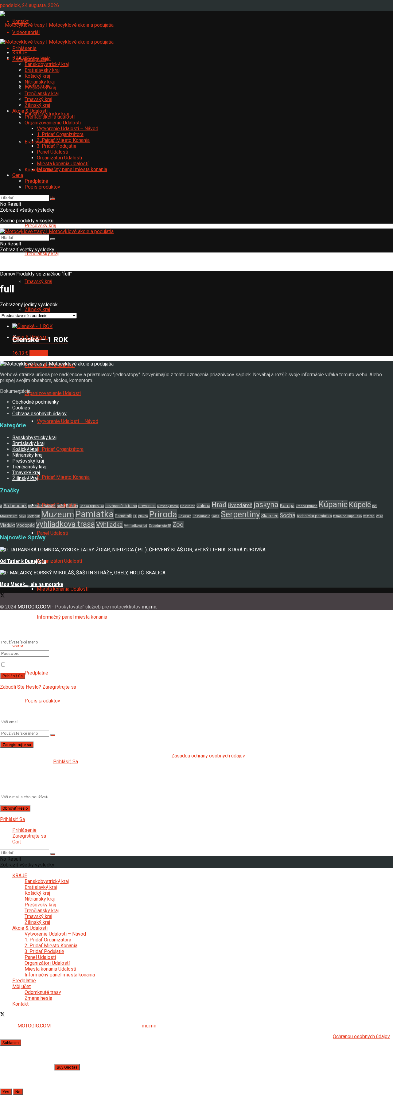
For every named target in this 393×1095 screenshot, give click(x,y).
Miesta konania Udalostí (62, 589)
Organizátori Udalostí (59, 561)
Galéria (203, 505)
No (18, 1091)
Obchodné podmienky (35, 402)
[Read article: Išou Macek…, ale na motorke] (196, 573)
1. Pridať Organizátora (60, 449)
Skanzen (269, 515)
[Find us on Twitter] (2, 596)
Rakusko (184, 516)
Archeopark (15, 505)
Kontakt (20, 1004)
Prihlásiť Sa (65, 762)
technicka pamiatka (314, 516)
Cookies (21, 408)
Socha (287, 515)
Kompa (287, 505)
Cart (16, 842)
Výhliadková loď (135, 526)
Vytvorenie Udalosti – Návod (67, 421)
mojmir (149, 607)
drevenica (147, 505)
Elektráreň (187, 506)
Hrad (219, 505)
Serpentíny (240, 514)
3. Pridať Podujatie (56, 146)
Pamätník (123, 516)
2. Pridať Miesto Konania (63, 477)
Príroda (163, 514)
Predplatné (36, 673)
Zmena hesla (38, 998)
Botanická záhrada (42, 506)
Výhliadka (109, 524)
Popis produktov (42, 187)
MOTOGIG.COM (34, 607)
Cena (17, 175)
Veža (379, 516)
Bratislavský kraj (42, 70)
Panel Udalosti (52, 533)
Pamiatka (94, 514)
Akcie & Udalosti (30, 111)
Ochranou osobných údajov (361, 1036)
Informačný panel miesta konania (72, 617)
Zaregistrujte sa (59, 687)
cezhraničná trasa (121, 505)
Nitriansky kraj (40, 82)
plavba (143, 516)
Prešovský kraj (40, 226)
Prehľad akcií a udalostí (50, 117)
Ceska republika (92, 506)
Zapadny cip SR (160, 526)
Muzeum (57, 514)
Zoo (178, 524)
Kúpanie (333, 504)
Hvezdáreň (240, 505)
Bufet (61, 506)
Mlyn (22, 516)
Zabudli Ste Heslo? (20, 687)
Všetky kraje (38, 58)
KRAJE (19, 53)
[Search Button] (52, 735)
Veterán (369, 516)
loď (374, 506)
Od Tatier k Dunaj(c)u (23, 561)
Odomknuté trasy (43, 992)
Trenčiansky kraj (42, 253)
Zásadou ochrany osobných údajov (208, 756)
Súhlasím (10, 1042)
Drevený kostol (168, 506)
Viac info (38, 353)
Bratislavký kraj (28, 443)
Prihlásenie (24, 48)
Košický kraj (37, 76)
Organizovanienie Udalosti (53, 393)
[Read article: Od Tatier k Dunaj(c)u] (196, 550)
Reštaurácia (201, 516)
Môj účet (21, 986)
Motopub (33, 516)
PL (135, 516)
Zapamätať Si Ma (25, 665)
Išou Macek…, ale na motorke (31, 584)
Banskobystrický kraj (47, 64)
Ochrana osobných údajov (39, 413)
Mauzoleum (9, 516)
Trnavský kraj (38, 281)
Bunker (72, 505)
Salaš (216, 516)
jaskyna (266, 505)
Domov (7, 274)
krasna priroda (306, 506)
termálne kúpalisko (347, 516)
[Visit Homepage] (57, 24)
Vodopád (25, 525)
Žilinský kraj (37, 309)
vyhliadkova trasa (65, 524)
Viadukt (7, 525)
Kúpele (360, 505)
